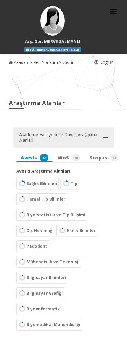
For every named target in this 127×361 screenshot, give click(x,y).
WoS (68, 157)
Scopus (102, 157)
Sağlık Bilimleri (42, 183)
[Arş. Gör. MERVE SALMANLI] (52, 21)
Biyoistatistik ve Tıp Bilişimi (56, 214)
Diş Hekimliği (40, 230)
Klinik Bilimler (81, 230)
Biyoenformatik (43, 309)
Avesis (33, 157)
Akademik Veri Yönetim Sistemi (43, 62)
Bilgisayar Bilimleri (46, 277)
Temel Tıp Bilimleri (46, 199)
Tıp (74, 183)
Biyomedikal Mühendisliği (53, 324)
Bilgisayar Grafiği (45, 293)
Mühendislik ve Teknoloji (53, 262)
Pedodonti (37, 246)
